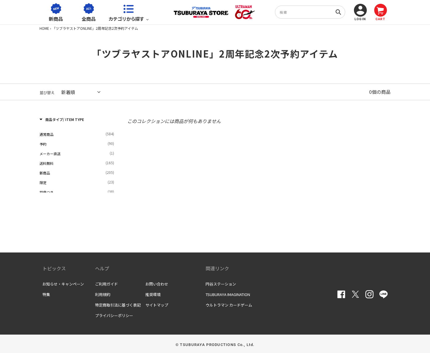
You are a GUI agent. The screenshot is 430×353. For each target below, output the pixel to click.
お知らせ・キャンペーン (63, 284)
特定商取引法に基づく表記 (118, 305)
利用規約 (102, 294)
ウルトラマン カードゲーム (229, 305)
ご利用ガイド (106, 284)
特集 (46, 294)
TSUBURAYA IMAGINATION (228, 294)
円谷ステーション (221, 284)
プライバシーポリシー (114, 315)
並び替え (47, 92)
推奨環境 (153, 294)
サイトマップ (156, 305)
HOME (44, 28)
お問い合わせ (156, 284)
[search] (310, 12)
